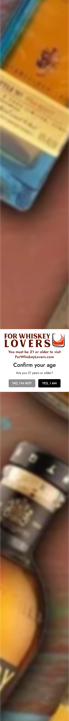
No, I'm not (22, 383)
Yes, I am (49, 383)
